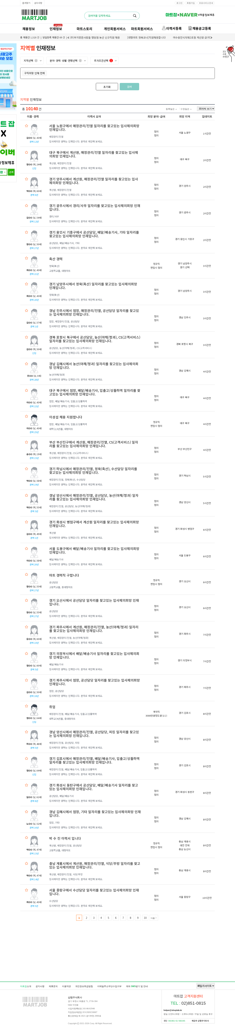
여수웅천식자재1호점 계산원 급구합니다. (195, 37)
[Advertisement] (117, 962)
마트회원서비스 (142, 28)
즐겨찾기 (26, 2)
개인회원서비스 (115, 28)
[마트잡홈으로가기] (35, 1006)
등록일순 (170, 109)
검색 (129, 86)
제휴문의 (53, 986)
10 (145, 918)
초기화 (107, 87)
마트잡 (34, 14)
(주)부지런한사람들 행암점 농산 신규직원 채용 (95, 37)
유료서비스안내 (206, 3)
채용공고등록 (201, 28)
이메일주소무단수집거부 (109, 986)
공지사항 (38, 2)
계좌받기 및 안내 (137, 986)
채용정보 (28, 28)
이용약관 (66, 986)
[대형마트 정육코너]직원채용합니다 (146, 37)
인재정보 (56, 28)
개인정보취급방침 (84, 986)
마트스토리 (84, 28)
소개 (25, 986)
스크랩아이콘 (26, 125)
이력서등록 (174, 28)
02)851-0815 (188, 1003)
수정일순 (184, 109)
